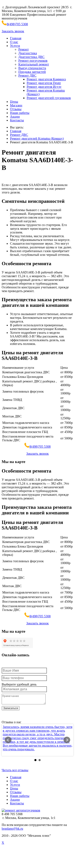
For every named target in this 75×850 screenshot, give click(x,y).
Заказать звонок (13, 31)
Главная (15, 38)
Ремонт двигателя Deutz (44, 83)
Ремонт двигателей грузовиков (49, 98)
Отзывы (15, 109)
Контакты (17, 120)
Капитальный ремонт (33, 64)
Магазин (16, 105)
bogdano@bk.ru (12, 828)
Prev (8, 740)
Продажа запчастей (32, 72)
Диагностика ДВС (31, 57)
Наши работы (19, 113)
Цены (14, 101)
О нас (14, 42)
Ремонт (23, 49)
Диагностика (27, 53)
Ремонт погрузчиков (33, 60)
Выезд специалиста (32, 68)
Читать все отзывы (15, 770)
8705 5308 (17, 24)
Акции (15, 116)
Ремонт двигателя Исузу (44, 86)
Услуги (15, 45)
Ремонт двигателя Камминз (46, 79)
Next (67, 740)
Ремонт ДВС (27, 75)
